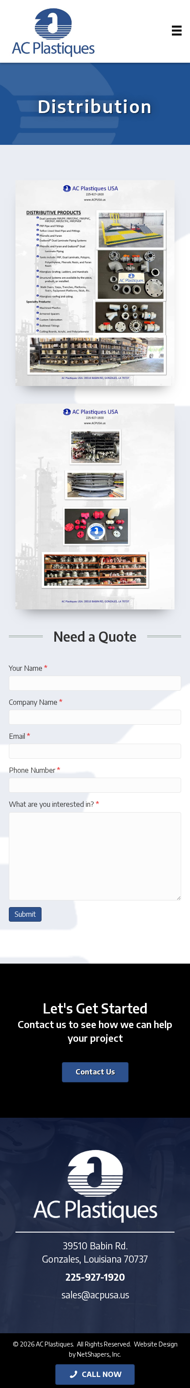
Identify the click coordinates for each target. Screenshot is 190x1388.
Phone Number (34, 770)
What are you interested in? (54, 804)
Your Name (28, 668)
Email (19, 736)
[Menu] (171, 30)
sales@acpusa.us (95, 1295)
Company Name (35, 702)
